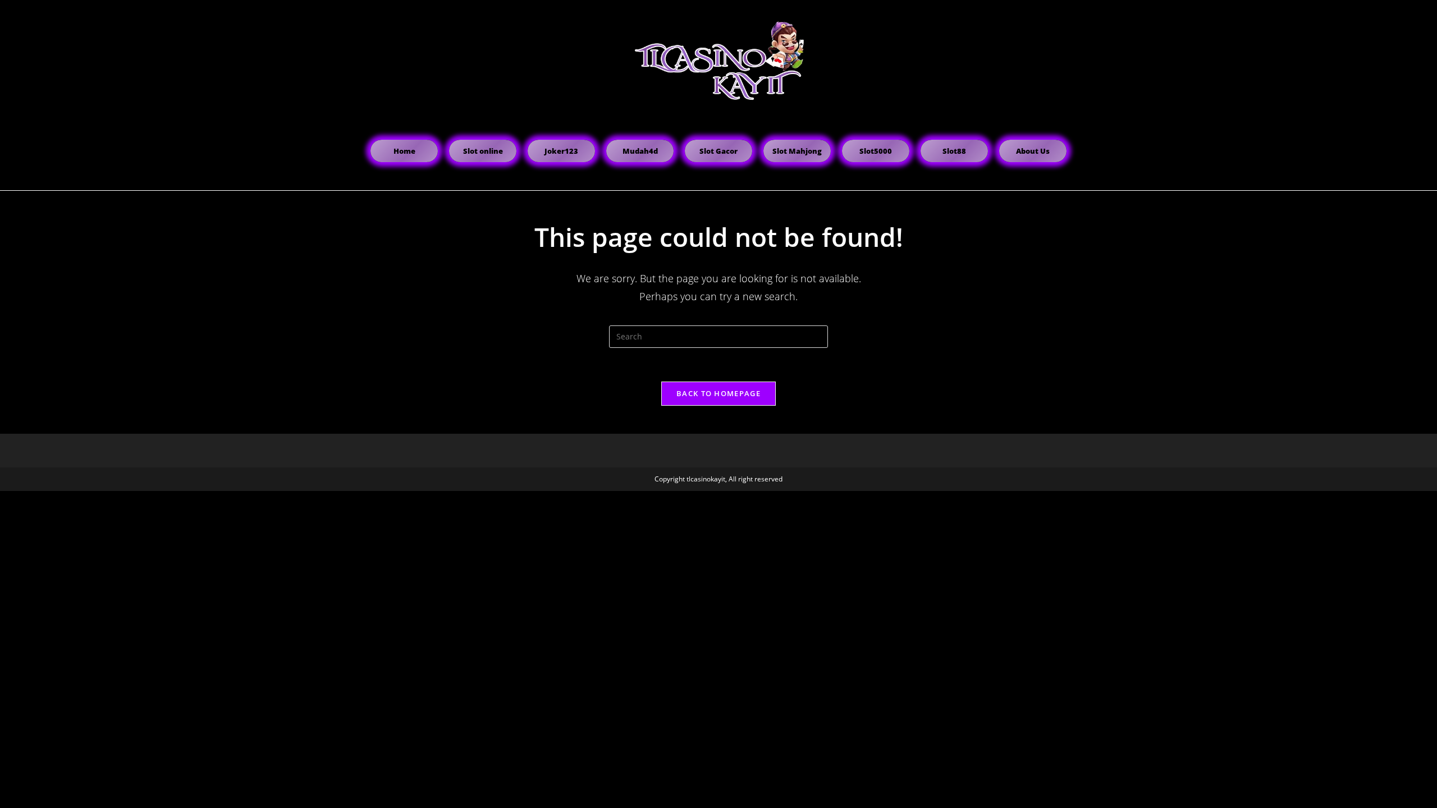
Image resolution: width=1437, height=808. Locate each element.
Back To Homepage (718, 393)
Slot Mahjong (797, 151)
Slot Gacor (718, 151)
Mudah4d (640, 151)
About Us (1033, 151)
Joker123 (561, 151)
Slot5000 (875, 151)
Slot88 (954, 151)
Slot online (483, 151)
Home (404, 151)
